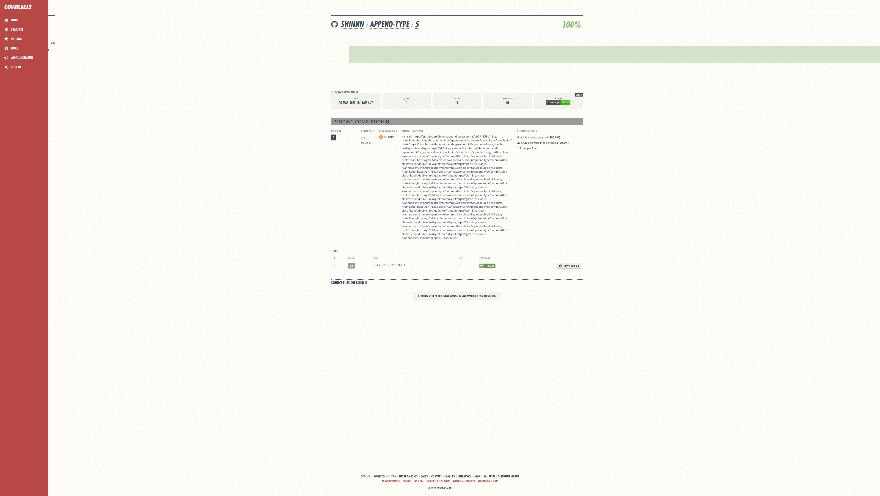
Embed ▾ (579, 95)
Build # (336, 131)
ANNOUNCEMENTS (391, 481)
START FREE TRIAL (485, 476)
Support (436, 476)
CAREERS (449, 476)
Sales (424, 476)
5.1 (351, 266)
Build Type (367, 131)
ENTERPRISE (465, 476)
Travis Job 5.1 (571, 266)
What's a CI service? (464, 481)
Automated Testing (488, 481)
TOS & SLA (418, 481)
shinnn (352, 24)
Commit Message (412, 131)
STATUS (365, 476)
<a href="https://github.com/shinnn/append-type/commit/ (438, 136)
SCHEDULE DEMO (508, 476)
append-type (389, 24)
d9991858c (482, 136)
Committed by (388, 131)
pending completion (359, 121)
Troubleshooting (384, 476)
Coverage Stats (527, 131)
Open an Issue (408, 476)
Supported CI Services (438, 481)
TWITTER (406, 481)
